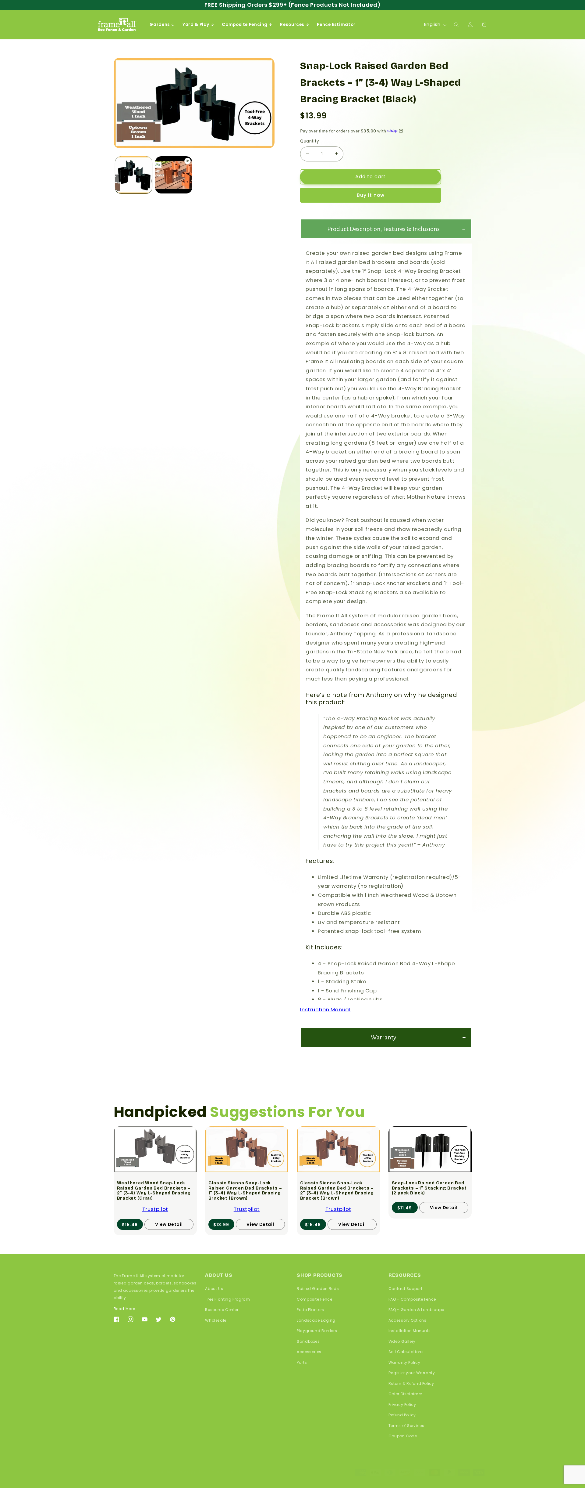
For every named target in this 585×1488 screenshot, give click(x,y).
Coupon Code (402, 1436)
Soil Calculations (406, 1351)
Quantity (309, 141)
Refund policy (159, 1471)
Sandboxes (308, 1341)
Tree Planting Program (227, 1299)
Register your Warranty (411, 1372)
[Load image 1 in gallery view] (133, 174)
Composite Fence (314, 1299)
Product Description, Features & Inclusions (383, 228)
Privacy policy (192, 1471)
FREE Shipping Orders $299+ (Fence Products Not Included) (292, 5)
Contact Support (405, 1288)
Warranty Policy (404, 1362)
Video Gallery (402, 1341)
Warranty (383, 1037)
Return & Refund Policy (411, 1383)
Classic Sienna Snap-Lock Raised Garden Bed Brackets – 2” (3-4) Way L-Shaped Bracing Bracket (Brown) (337, 1191)
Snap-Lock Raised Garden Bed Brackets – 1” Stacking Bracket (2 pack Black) (429, 1188)
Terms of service (228, 1471)
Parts (302, 1362)
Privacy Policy (402, 1404)
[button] (162, 24)
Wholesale (215, 1320)
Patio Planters (310, 1309)
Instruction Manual (325, 1009)
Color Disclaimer (405, 1393)
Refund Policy (402, 1415)
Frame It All (128, 1471)
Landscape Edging (316, 1320)
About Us (214, 1288)
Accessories (309, 1351)
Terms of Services (406, 1425)
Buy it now (371, 194)
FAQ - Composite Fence (412, 1299)
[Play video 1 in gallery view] (173, 174)
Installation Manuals (409, 1330)
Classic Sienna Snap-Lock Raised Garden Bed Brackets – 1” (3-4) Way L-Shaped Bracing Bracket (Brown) (245, 1191)
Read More (124, 1308)
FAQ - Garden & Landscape (416, 1309)
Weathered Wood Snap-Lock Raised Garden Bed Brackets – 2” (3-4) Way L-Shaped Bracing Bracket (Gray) (154, 1191)
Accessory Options (407, 1320)
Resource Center (221, 1309)
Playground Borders (317, 1330)
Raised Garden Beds (318, 1288)
